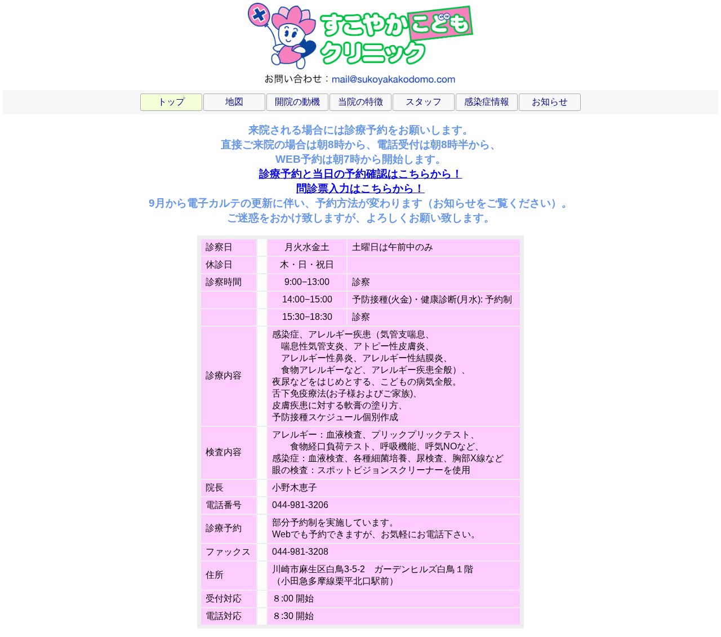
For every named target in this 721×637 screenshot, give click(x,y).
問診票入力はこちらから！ (360, 188)
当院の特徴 (360, 101)
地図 (234, 101)
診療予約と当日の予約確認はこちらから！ (360, 174)
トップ (171, 101)
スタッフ (424, 101)
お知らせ (550, 101)
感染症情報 (486, 101)
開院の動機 (297, 101)
